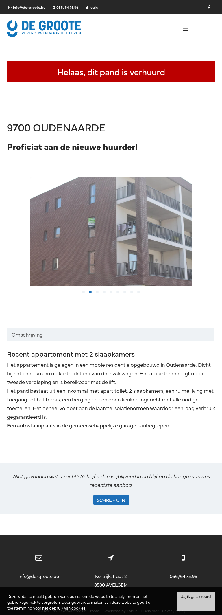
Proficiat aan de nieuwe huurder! (72, 146)
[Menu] (186, 29)
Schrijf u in (111, 500)
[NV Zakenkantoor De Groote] (44, 28)
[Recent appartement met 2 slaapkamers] (111, 231)
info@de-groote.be (38, 576)
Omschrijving (27, 334)
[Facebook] (209, 7)
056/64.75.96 (183, 576)
